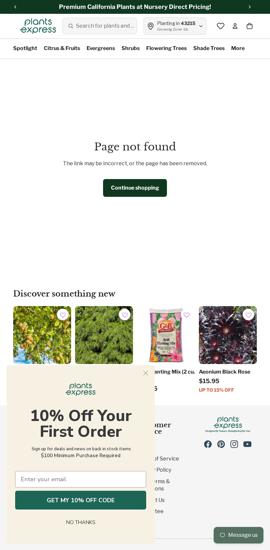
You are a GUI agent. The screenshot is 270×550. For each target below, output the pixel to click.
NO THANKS (80, 522)
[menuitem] (238, 48)
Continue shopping (135, 188)
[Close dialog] (145, 373)
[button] (63, 315)
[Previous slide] (80, 335)
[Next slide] (128, 335)
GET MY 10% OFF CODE (81, 500)
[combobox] (100, 26)
